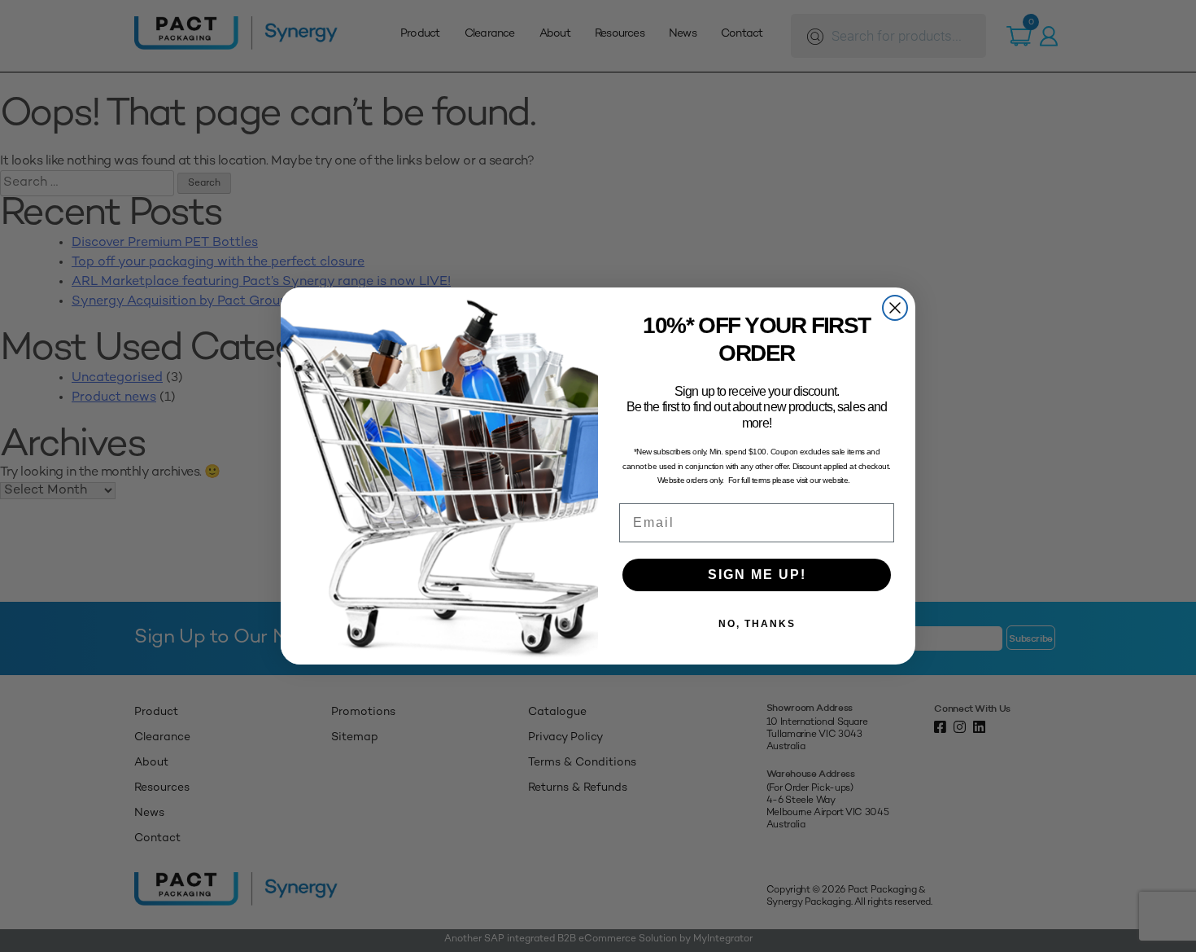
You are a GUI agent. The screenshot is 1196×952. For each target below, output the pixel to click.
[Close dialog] (895, 308)
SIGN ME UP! (757, 574)
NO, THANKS (757, 624)
